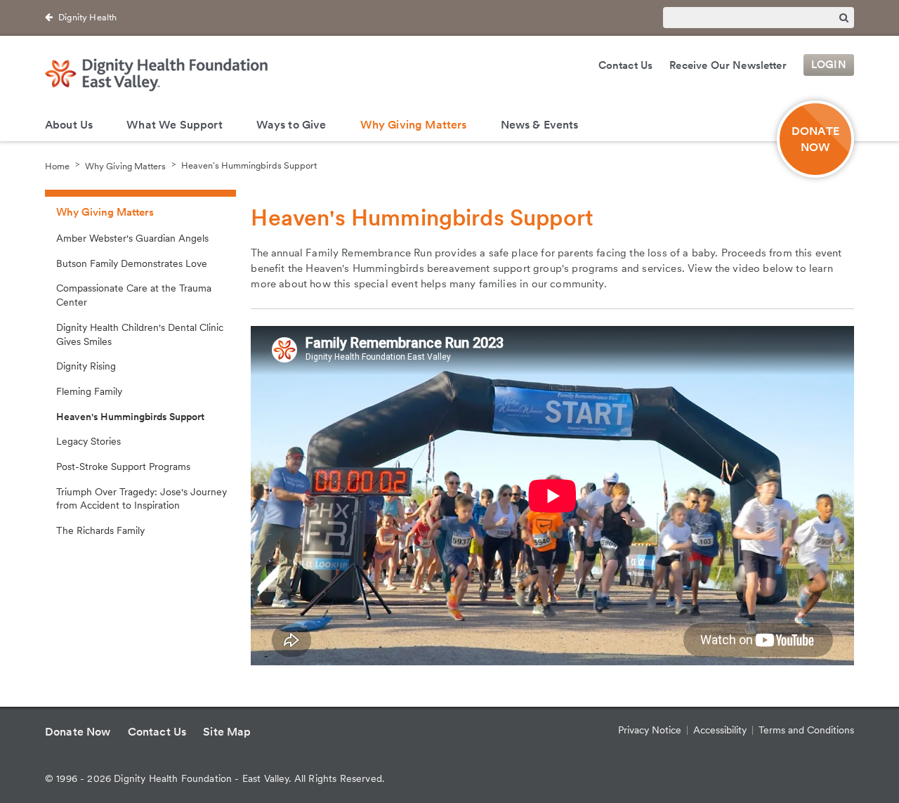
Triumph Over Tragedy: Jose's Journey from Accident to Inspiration (141, 498)
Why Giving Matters (413, 124)
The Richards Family (100, 530)
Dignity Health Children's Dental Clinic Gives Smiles (139, 334)
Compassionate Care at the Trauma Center (133, 295)
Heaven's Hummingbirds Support (249, 165)
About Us (69, 124)
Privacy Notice (649, 730)
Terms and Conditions (806, 730)
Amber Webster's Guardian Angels (132, 238)
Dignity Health (87, 17)
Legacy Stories (88, 441)
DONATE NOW (815, 139)
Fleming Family (89, 391)
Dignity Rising (86, 366)
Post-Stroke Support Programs (123, 466)
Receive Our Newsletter (728, 65)
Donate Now (78, 731)
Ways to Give (291, 124)
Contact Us (625, 65)
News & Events (540, 124)
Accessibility (720, 730)
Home (57, 165)
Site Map (227, 731)
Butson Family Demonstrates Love (131, 263)
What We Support (174, 124)
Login (828, 65)
